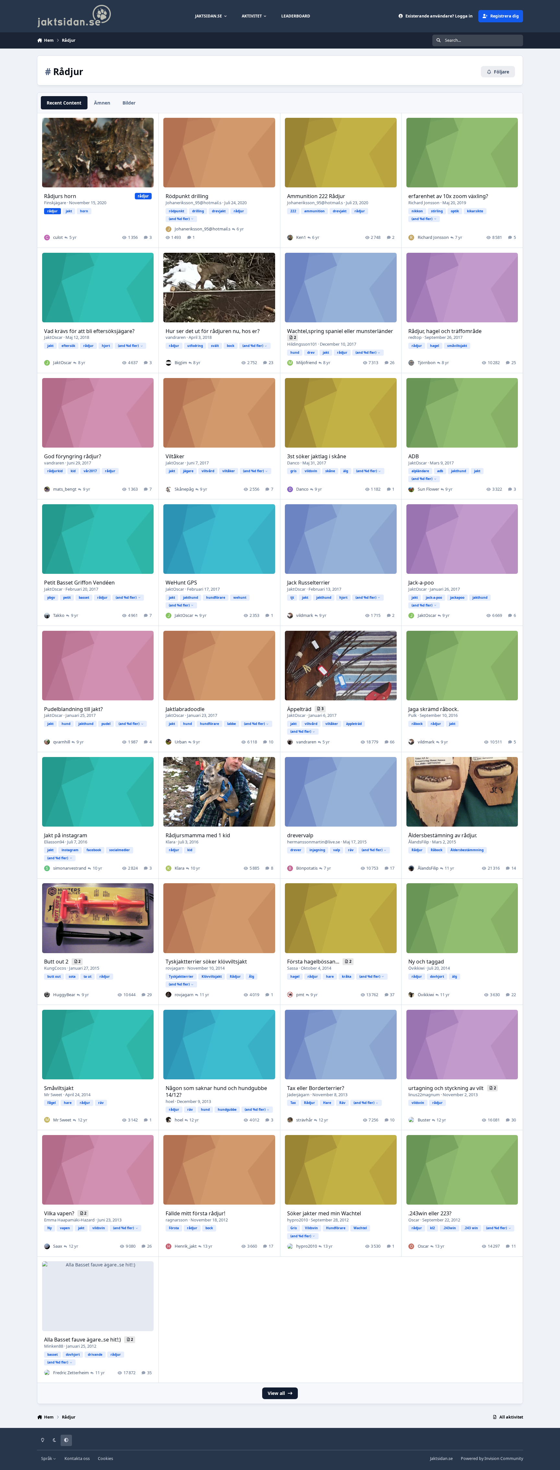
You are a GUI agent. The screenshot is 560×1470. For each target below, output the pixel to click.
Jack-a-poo (421, 582)
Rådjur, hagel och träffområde (445, 331)
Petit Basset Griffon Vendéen (79, 582)
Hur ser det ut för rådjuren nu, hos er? (213, 331)
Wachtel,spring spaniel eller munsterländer (340, 331)
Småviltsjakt (59, 1088)
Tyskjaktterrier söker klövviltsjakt (206, 961)
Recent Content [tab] (64, 103)
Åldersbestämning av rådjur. (442, 835)
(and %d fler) (179, 219)
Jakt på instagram (65, 835)
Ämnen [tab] (102, 103)
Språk (47, 1458)
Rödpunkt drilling (187, 196)
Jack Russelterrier (308, 582)
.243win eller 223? (429, 1213)
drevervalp (300, 835)
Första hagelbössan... (314, 961)
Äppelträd (300, 709)
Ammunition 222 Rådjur (316, 196)
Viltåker (175, 456)
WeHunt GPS (181, 582)
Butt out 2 (57, 961)
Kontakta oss (77, 1458)
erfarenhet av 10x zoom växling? (448, 196)
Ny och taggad (426, 961)
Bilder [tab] (128, 103)
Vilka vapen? (60, 1213)
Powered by (492, 1458)
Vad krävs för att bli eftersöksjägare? (89, 331)
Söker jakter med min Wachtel (324, 1213)
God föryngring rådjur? (72, 456)
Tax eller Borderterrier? (315, 1088)
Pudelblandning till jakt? (73, 709)
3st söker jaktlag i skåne (316, 456)
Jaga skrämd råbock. (433, 709)
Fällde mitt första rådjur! (195, 1213)
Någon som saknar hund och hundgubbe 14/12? (216, 1091)
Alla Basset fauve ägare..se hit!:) (83, 1339)
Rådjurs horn (60, 196)
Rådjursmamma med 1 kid (198, 835)
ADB (413, 456)
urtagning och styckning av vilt (446, 1088)
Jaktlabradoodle (185, 709)
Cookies (105, 1458)
